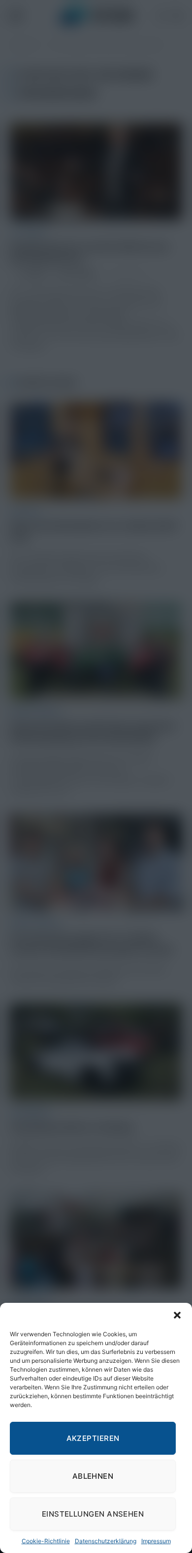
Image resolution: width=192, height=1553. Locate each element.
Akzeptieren (93, 1438)
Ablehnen (93, 1476)
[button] (177, 1315)
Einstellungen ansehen (93, 1514)
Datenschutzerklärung (105, 1541)
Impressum (156, 1541)
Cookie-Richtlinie (46, 1541)
